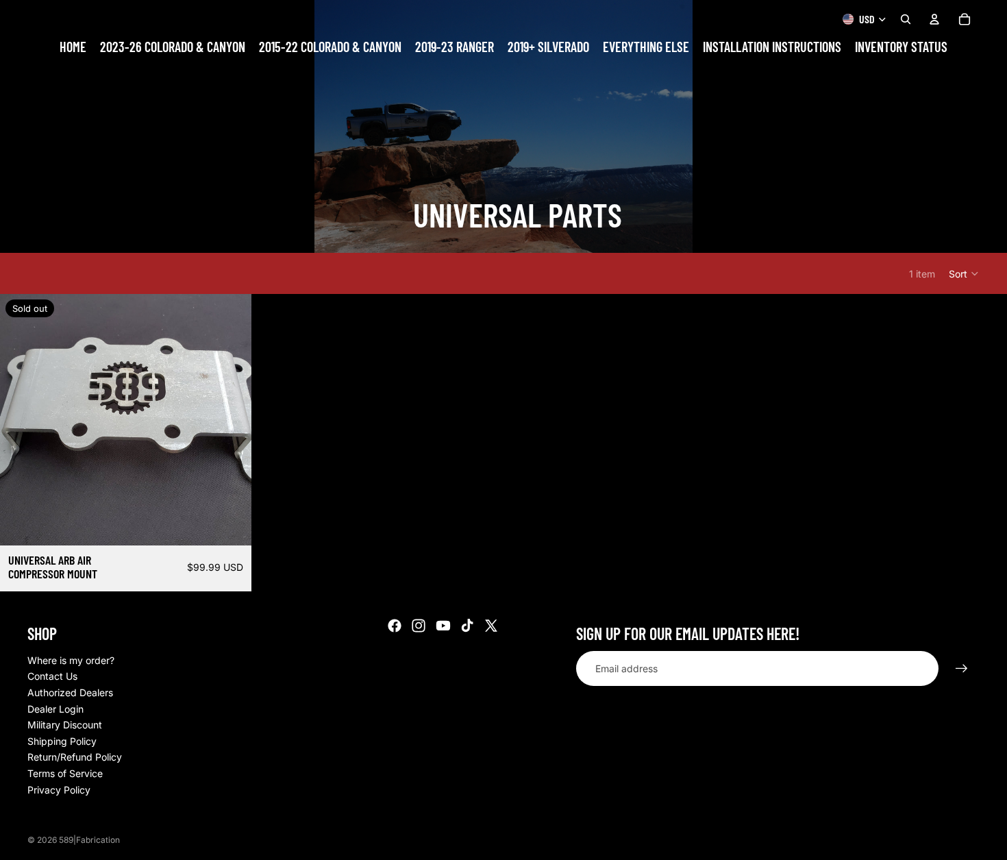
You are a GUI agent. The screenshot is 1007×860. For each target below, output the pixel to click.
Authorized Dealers (70, 692)
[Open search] (906, 19)
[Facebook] (394, 625)
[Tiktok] (467, 625)
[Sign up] (962, 669)
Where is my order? (70, 660)
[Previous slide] (20, 420)
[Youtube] (443, 625)
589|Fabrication (89, 840)
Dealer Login (55, 709)
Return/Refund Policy (74, 757)
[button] (964, 273)
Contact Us (52, 676)
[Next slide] (230, 420)
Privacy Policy (58, 790)
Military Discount (64, 724)
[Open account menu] (934, 19)
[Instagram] (418, 625)
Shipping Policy (62, 741)
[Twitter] (491, 625)
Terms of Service (65, 773)
